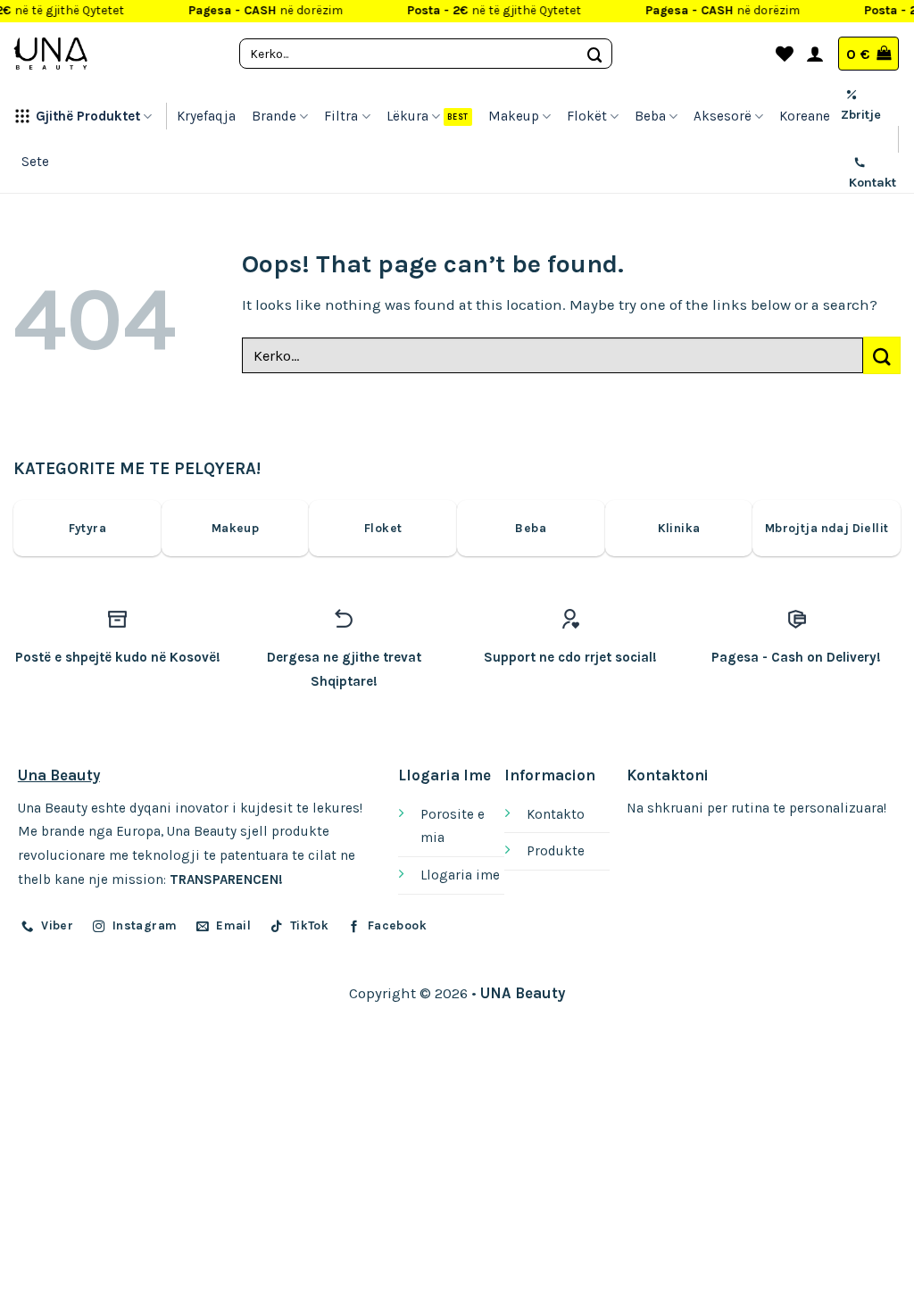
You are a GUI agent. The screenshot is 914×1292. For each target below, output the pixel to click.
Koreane (804, 116)
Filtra (341, 116)
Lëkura (407, 116)
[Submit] (595, 53)
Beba (650, 116)
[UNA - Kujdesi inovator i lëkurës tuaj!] (50, 54)
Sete (35, 162)
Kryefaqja (206, 116)
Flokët (587, 116)
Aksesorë (723, 116)
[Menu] (751, 54)
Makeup (513, 116)
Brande (274, 116)
